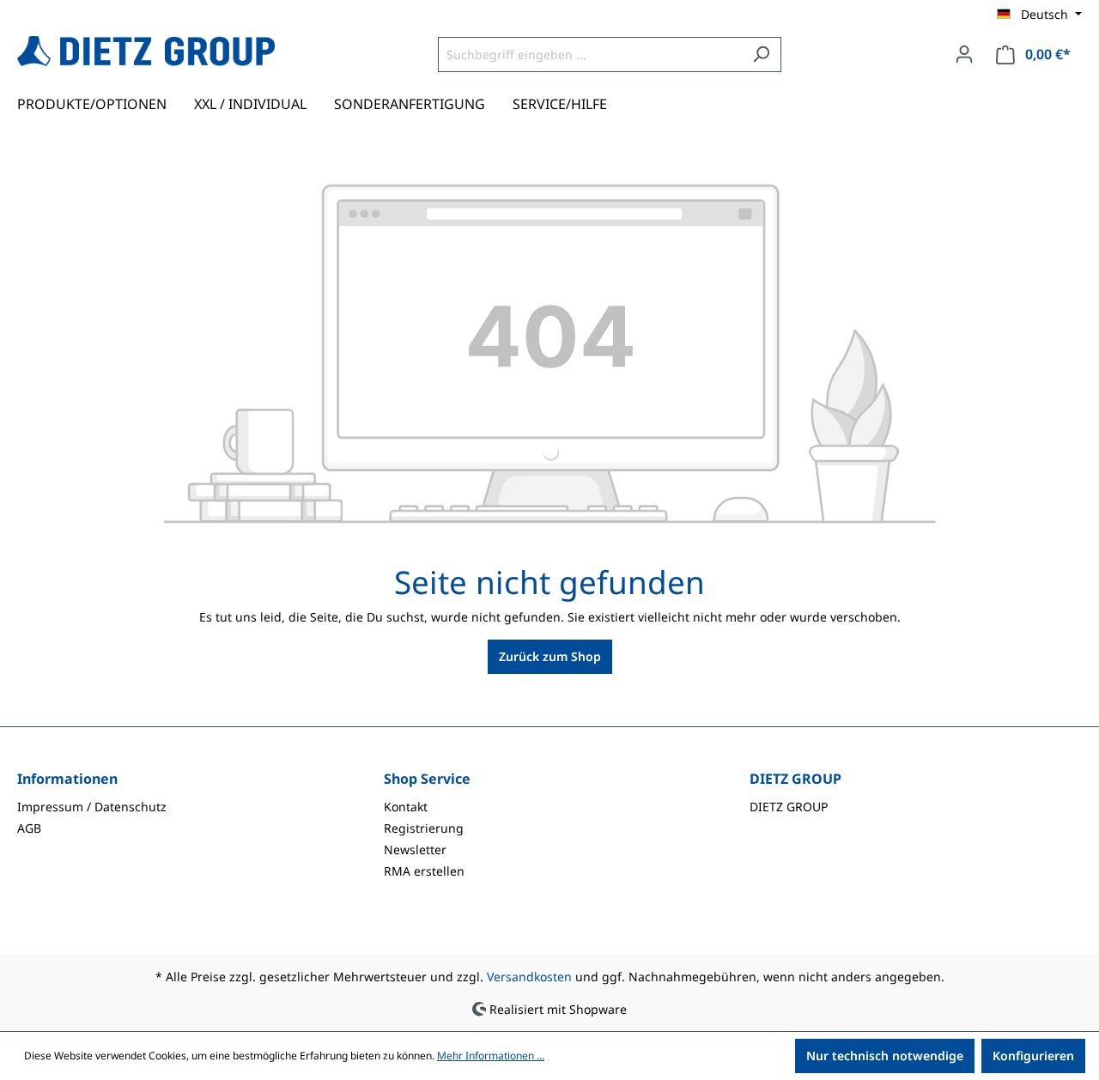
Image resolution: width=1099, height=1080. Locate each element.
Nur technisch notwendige (884, 1055)
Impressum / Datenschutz (92, 806)
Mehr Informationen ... (490, 1055)
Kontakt (406, 806)
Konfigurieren (1033, 1055)
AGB (29, 828)
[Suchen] (761, 54)
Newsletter (415, 849)
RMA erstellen (424, 871)
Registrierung (424, 828)
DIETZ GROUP (789, 806)
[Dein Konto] (964, 54)
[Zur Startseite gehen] (146, 51)
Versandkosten (529, 976)
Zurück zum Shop (550, 656)
